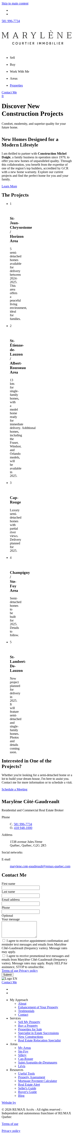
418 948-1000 (23, 828)
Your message (11, 919)
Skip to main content (15, 3)
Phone (6, 907)
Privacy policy (28, 970)
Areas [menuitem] (13, 78)
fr (3, 96)
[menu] (41, 58)
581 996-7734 (11, 21)
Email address (11, 899)
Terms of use (10, 970)
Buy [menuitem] (12, 64)
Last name (8, 891)
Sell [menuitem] (12, 57)
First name (8, 883)
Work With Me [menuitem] (19, 71)
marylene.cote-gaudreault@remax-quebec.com (40, 866)
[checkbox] (37, 946)
